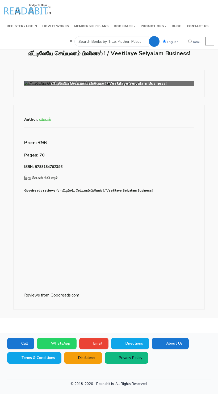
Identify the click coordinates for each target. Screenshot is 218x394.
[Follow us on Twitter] (26, 371)
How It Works (55, 26)
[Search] (154, 41)
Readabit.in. (105, 384)
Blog (177, 26)
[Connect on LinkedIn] (42, 371)
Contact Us (197, 26)
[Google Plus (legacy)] (18, 371)
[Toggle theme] (210, 41)
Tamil (196, 42)
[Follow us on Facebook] (10, 371)
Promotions (152, 26)
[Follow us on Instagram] (50, 371)
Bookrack (123, 26)
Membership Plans (91, 26)
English (172, 42)
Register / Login (22, 26)
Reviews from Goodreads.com (51, 295)
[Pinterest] (34, 371)
